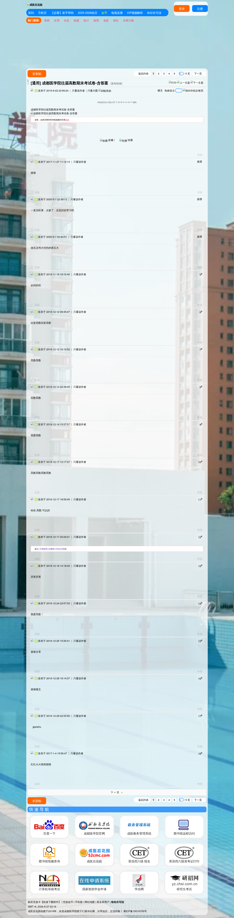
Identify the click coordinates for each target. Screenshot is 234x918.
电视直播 (117, 12)
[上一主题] (183, 82)
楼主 (160, 90)
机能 (76, 20)
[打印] (173, 82)
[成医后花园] (35, 4)
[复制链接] (116, 83)
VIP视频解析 (135, 12)
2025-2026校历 (87, 12)
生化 (66, 20)
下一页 (198, 73)
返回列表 (143, 73)
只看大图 (93, 90)
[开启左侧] (27, 82)
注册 (200, 8)
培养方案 (128, 20)
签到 (31, 12)
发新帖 (36, 73)
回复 (67, 119)
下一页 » (117, 792)
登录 (182, 8)
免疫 (106, 20)
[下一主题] (197, 82)
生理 (56, 20)
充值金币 (68, 902)
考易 (47, 20)
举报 (199, 155)
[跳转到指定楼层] (193, 90)
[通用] (36, 83)
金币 (104, 12)
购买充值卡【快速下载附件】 (44, 902)
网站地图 (90, 902)
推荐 (199, 161)
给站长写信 (154, 12)
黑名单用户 (103, 902)
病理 (96, 20)
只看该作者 (78, 90)
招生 (116, 20)
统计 (86, 20)
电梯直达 (170, 90)
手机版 (79, 902)
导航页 (42, 12)
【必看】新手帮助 (62, 12)
